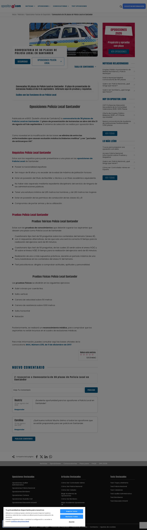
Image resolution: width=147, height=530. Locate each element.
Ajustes (71, 522)
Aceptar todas (71, 511)
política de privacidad (20, 521)
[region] (44, 517)
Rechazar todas (72, 517)
